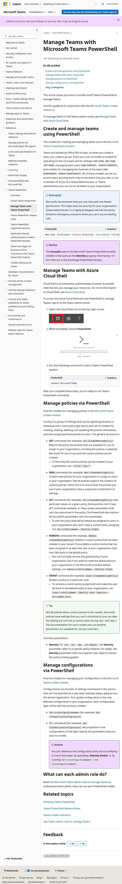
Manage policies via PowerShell (61, 78)
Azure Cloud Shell (75, 292)
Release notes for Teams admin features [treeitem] (20, 332)
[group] (81, 234)
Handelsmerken (36, 882)
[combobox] (20, 36)
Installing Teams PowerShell (59, 802)
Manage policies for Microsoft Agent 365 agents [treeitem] (22, 144)
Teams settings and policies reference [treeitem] (22, 135)
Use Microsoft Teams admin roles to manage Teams (79, 782)
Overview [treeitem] (15, 195)
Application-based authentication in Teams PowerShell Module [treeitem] (23, 237)
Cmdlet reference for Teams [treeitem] (21, 264)
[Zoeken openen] (103, 4)
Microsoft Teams (61, 32)
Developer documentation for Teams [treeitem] (21, 273)
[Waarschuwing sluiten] (118, 19)
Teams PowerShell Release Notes (61, 808)
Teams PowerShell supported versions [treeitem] (20, 226)
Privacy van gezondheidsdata (87, 877)
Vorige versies (26, 877)
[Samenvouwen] (37, 30)
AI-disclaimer (9, 877)
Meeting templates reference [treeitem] (17, 162)
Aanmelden (112, 3)
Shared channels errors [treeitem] (20, 324)
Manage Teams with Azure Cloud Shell (65, 74)
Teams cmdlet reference (57, 815)
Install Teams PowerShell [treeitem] (23, 200)
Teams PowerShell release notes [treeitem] (24, 217)
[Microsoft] (5, 4)
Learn (47, 32)
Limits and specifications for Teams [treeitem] (22, 153)
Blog (39, 877)
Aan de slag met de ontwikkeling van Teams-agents (90, 12)
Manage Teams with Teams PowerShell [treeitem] (21, 208)
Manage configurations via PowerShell (65, 82)
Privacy (63, 877)
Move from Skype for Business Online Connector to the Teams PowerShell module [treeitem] (22, 252)
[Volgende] (96, 4)
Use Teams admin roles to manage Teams (66, 821)
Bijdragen (52, 877)
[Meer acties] (117, 33)
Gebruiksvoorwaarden (13, 882)
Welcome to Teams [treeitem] (15, 42)
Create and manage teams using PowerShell (68, 71)
